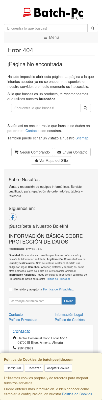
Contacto (33, 130)
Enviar (68, 301)
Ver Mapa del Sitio (53, 160)
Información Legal (69, 314)
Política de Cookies (77, 393)
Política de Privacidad (58, 279)
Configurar (14, 368)
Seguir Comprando (34, 152)
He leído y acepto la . (44, 289)
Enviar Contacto (74, 152)
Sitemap (82, 137)
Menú (53, 37)
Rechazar (34, 368)
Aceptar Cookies (58, 368)
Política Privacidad (23, 319)
